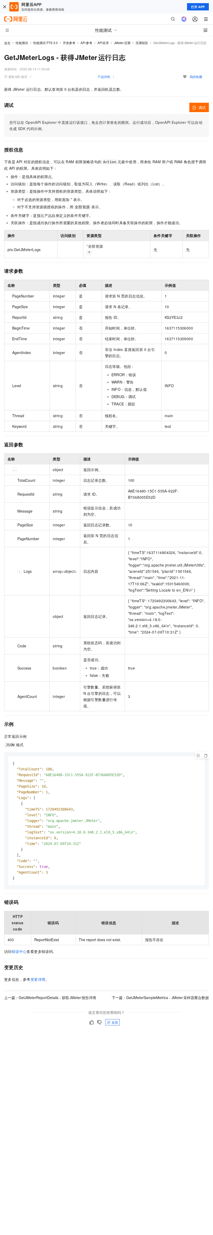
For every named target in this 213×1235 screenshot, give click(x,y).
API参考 (86, 42)
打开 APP (198, 6)
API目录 (103, 42)
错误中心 (19, 951)
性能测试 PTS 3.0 (45, 42)
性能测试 (22, 42)
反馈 (115, 1022)
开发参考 (69, 42)
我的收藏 (196, 76)
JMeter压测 (122, 42)
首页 (7, 43)
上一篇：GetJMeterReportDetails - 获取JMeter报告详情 (50, 997)
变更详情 (37, 979)
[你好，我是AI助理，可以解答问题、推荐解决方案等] (183, 19)
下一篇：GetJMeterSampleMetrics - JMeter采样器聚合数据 (160, 997)
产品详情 (104, 76)
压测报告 (142, 42)
